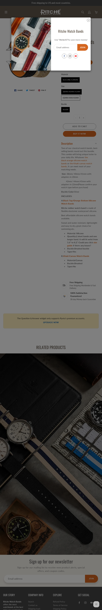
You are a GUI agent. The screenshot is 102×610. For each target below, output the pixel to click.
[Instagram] (70, 56)
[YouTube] (75, 56)
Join (82, 47)
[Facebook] (64, 56)
